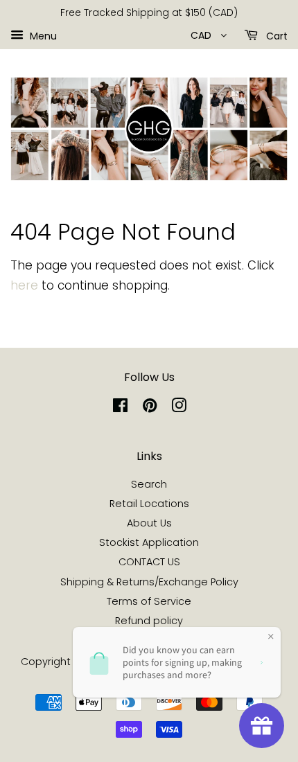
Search (149, 484)
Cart (275, 35)
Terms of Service (149, 601)
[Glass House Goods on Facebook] (120, 408)
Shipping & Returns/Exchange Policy (149, 582)
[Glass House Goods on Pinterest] (149, 408)
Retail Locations (149, 504)
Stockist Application (149, 542)
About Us (149, 523)
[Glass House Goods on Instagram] (178, 408)
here (24, 285)
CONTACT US (149, 562)
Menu (42, 35)
